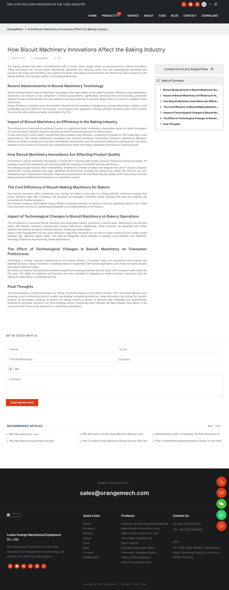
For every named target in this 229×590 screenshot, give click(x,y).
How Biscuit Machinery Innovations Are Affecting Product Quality (191, 101)
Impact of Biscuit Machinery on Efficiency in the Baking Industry (191, 95)
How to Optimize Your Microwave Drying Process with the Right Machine (115, 440)
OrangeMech (15, 29)
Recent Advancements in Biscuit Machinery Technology (191, 89)
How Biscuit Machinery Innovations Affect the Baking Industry (68, 29)
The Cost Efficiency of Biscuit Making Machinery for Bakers (191, 106)
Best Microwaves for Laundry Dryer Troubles (25, 434)
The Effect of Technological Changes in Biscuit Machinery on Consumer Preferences (191, 118)
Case (218, 426)
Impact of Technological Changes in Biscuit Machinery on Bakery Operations (191, 112)
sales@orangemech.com (114, 492)
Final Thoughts (171, 124)
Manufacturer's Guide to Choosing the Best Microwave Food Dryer (188, 433)
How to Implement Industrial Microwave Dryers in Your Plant (188, 440)
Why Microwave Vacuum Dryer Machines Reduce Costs (112, 433)
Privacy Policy (139, 584)
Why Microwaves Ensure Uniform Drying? (31, 440)
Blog (210, 426)
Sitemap (124, 584)
